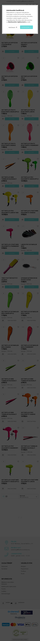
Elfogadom (26, 27)
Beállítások (12, 27)
